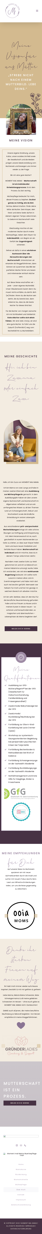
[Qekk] (21, 803)
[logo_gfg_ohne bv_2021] (21, 789)
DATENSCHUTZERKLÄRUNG (20, 1229)
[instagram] (17, 1145)
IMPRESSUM (30, 1226)
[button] (6, 916)
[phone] (25, 1145)
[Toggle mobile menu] (37, 11)
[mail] (21, 1145)
